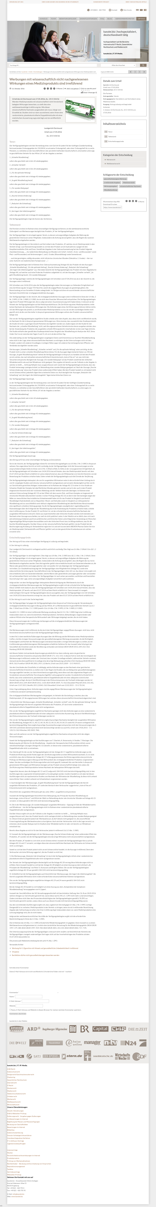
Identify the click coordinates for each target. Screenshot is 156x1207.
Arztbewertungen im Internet (17, 1119)
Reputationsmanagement (16, 1166)
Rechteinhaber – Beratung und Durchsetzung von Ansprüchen (29, 1164)
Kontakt (114, 10)
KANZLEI (44, 19)
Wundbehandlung (110, 190)
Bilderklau (11, 1130)
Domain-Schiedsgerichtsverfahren (19, 1135)
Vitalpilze (15, 952)
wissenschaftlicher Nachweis (130, 186)
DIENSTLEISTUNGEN (88, 19)
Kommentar (14, 992)
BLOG (109, 19)
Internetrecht (12, 1083)
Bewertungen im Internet (16, 1127)
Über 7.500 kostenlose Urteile (136, 2)
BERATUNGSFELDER (67, 19)
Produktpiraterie (13, 1158)
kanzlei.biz (24, 72)
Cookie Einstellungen (25, 1200)
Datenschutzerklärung (15, 1133)
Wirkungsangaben (110, 186)
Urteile (30, 72)
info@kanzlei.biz (18, 1194)
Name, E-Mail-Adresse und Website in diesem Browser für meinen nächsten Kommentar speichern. (46, 1010)
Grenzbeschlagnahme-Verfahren (18, 1138)
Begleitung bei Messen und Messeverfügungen (23, 1122)
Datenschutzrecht (13, 1072)
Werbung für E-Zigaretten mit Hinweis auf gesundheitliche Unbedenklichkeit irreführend (45, 948)
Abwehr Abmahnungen (15, 1111)
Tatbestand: (112, 136)
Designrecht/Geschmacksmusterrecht (20, 1074)
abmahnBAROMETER (124, 19)
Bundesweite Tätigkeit (101, 2)
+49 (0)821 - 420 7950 (98, 10)
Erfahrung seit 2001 (16, 2)
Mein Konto (127, 10)
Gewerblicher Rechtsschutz (17, 1080)
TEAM (53, 19)
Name (12, 997)
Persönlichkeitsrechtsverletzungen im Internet (23, 1155)
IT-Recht (10, 1085)
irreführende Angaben (112, 182)
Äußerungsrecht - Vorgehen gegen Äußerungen (24, 1116)
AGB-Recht (11, 1069)
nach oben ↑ (80, 1200)
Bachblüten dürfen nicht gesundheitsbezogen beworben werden (35, 955)
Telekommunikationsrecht (16, 1094)
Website (12, 1006)
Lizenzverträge (12, 1150)
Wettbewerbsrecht (113, 164)
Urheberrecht (12, 1096)
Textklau (10, 1169)
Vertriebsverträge (13, 1172)
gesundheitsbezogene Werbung (115, 179)
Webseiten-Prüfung (14, 1175)
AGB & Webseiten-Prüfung (16, 1113)
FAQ (102, 19)
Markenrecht (11, 1088)
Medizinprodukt (129, 182)
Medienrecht (11, 1091)
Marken (10, 1153)
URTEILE (141, 19)
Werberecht (111, 160)
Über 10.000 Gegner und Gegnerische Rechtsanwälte (60, 2)
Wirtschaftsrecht (13, 1105)
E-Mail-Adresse (15, 1001)
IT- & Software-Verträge (15, 1141)
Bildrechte (11, 1200)
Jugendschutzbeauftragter (16, 1144)
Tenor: (110, 132)
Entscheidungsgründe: (116, 141)
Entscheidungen (38, 72)
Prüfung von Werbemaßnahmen (18, 1161)
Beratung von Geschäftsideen (17, 1124)
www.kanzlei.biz (17, 1196)
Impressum (69, 1200)
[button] (45, 89)
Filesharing (11, 1077)
